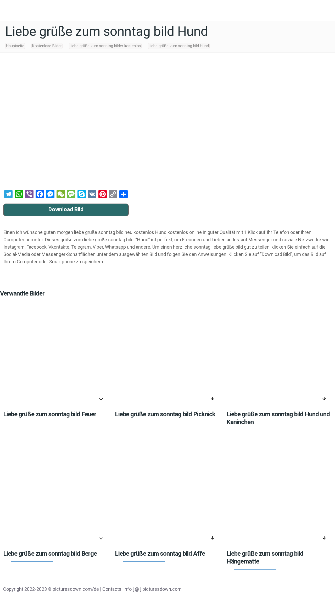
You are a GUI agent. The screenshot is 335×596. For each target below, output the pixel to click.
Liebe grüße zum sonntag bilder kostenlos (105, 46)
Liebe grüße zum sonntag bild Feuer (49, 414)
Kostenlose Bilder (47, 46)
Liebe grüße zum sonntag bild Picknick (165, 414)
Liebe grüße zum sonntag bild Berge (50, 553)
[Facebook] (281, 590)
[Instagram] (321, 590)
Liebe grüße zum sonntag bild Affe (160, 553)
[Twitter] (294, 590)
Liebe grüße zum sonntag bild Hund (179, 46)
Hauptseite (15, 46)
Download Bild (65, 209)
